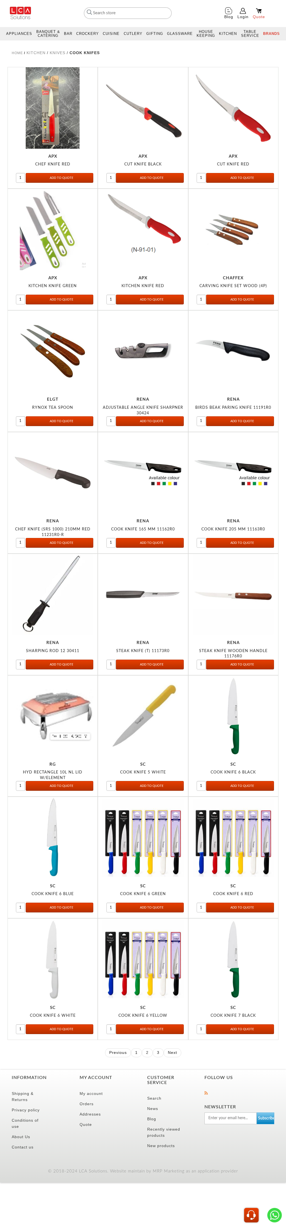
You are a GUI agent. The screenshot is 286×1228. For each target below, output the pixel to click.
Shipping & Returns (23, 1096)
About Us (21, 1137)
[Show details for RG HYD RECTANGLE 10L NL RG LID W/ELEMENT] (52, 716)
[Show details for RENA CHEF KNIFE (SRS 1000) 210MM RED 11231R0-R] (52, 472)
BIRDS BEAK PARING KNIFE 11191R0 (233, 407)
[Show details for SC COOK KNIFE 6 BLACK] (233, 716)
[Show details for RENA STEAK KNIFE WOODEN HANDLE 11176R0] (233, 594)
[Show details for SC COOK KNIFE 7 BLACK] (233, 959)
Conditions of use (25, 1123)
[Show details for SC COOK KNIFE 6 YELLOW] (142, 959)
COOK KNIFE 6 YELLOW (142, 1015)
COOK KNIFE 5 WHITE (143, 772)
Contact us (23, 1147)
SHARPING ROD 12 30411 (52, 651)
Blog (151, 1119)
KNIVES (58, 53)
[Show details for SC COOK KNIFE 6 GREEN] (142, 837)
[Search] (89, 12)
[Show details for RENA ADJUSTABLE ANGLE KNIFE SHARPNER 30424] (142, 351)
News (152, 1108)
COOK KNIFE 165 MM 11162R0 (143, 529)
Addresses (90, 1114)
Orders (87, 1104)
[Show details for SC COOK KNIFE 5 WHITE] (142, 716)
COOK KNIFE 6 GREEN (143, 894)
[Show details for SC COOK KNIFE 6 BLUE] (52, 837)
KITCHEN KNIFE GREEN (52, 286)
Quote (86, 1124)
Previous (118, 1052)
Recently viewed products (163, 1132)
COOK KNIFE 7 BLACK (233, 1015)
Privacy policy (26, 1110)
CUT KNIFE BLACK (143, 164)
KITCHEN (37, 53)
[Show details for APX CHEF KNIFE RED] (52, 107)
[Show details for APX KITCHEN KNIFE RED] (142, 229)
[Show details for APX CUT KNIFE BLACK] (142, 107)
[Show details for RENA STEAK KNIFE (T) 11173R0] (142, 594)
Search (154, 1098)
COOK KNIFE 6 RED (233, 894)
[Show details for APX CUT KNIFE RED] (233, 107)
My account (91, 1093)
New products (161, 1145)
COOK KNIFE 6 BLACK (233, 772)
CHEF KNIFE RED (52, 164)
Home (17, 53)
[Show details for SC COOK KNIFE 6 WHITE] (52, 959)
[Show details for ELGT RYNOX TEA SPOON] (52, 351)
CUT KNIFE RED (233, 164)
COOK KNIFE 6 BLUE (53, 894)
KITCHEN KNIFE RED (142, 286)
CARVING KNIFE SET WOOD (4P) (233, 286)
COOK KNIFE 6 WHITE (53, 1015)
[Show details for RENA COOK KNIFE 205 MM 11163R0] (233, 472)
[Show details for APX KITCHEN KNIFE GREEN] (52, 229)
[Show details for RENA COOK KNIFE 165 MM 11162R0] (142, 472)
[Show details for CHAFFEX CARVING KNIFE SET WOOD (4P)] (233, 229)
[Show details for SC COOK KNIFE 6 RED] (233, 837)
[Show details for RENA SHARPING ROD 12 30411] (52, 594)
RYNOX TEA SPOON (52, 407)
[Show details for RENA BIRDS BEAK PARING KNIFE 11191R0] (233, 351)
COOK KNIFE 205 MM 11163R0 (233, 529)
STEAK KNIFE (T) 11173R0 (143, 651)
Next (172, 1052)
